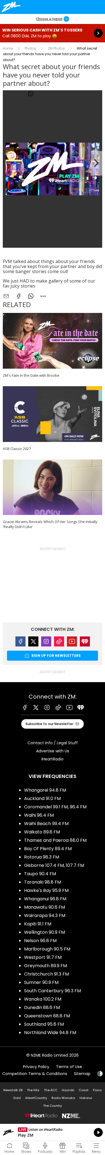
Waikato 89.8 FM (42, 832)
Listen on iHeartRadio (52, 1132)
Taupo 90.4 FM (40, 873)
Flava (97, 1090)
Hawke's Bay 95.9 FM (46, 890)
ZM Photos (56, 48)
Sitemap (82, 1073)
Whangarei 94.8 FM (45, 790)
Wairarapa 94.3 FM (44, 915)
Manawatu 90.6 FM (44, 907)
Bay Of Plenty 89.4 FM (48, 848)
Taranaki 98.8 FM (42, 882)
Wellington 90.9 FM (44, 932)
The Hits (33, 1090)
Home (8, 48)
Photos (30, 48)
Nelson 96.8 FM (40, 940)
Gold (17, 1098)
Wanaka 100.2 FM (42, 999)
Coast (83, 1090)
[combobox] (43, 93)
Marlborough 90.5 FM (47, 949)
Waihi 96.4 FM (39, 815)
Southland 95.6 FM (44, 1024)
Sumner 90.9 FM (41, 982)
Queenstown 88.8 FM (47, 1016)
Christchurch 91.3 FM (46, 974)
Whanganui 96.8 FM (45, 899)
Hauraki (68, 1090)
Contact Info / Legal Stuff (52, 743)
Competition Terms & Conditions (34, 1073)
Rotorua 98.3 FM (41, 857)
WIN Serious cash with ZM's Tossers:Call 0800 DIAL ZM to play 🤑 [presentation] (52, 33)
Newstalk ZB (12, 1090)
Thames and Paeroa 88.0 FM (55, 840)
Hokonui (86, 1098)
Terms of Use (69, 1066)
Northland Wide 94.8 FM (50, 1032)
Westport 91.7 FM (43, 957)
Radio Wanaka (63, 1098)
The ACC (50, 1090)
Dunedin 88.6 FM (42, 1007)
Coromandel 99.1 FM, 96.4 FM (55, 807)
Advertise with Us (52, 751)
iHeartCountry (36, 1098)
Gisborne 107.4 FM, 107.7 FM (54, 865)
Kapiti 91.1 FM (37, 924)
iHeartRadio (52, 759)
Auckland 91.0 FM (42, 798)
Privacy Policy (36, 1066)
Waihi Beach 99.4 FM (46, 823)
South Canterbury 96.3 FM (52, 991)
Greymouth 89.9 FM (45, 965)
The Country (52, 1105)
